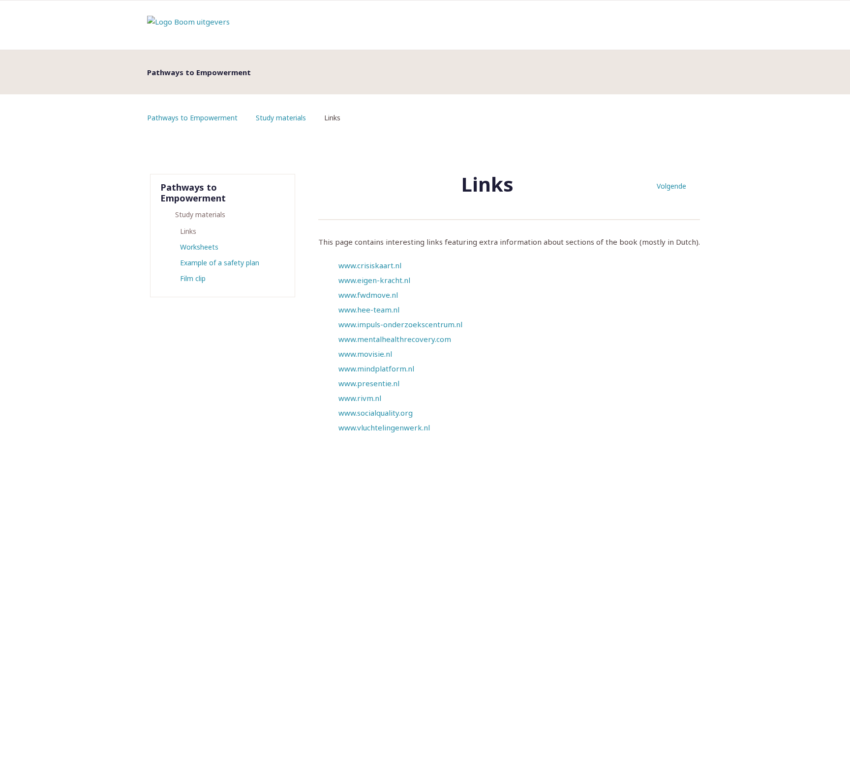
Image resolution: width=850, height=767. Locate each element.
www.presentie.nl (368, 383)
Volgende (671, 186)
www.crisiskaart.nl (369, 265)
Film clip (193, 278)
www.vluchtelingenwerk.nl (384, 427)
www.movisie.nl (365, 354)
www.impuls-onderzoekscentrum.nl (400, 324)
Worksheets (199, 247)
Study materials (281, 117)
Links (188, 231)
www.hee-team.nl (368, 309)
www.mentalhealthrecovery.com (394, 339)
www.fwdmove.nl (368, 295)
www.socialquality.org (375, 413)
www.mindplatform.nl (376, 368)
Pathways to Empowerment (192, 117)
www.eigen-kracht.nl (374, 280)
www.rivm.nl (359, 398)
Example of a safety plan (219, 262)
